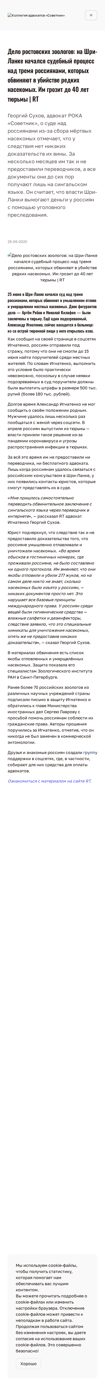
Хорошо (28, 1363)
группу (90, 752)
